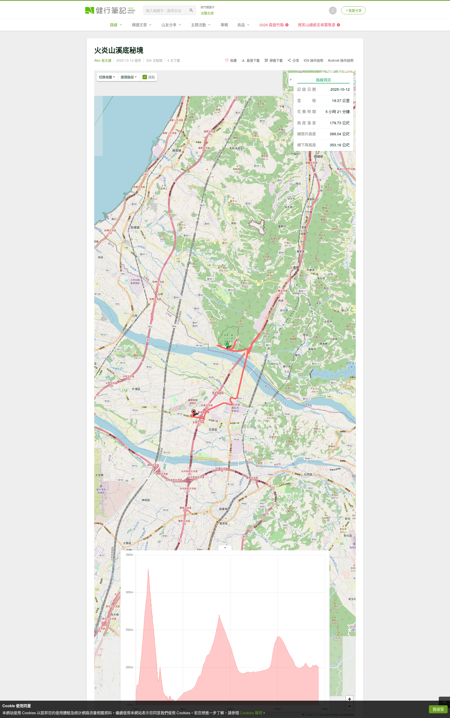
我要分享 (355, 10)
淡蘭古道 (207, 13)
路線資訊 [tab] (323, 80)
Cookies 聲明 (251, 712)
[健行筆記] (110, 10)
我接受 (438, 709)
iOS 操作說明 (313, 60)
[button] (226, 345)
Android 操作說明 (340, 60)
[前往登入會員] (333, 10)
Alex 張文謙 (102, 60)
